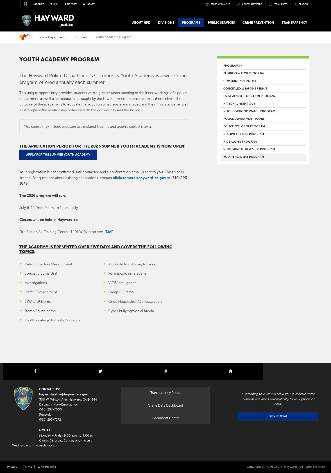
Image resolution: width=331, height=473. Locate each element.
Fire (55, 4)
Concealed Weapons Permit (245, 88)
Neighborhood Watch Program (249, 111)
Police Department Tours (244, 118)
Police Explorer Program (244, 126)
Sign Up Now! (278, 416)
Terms (27, 467)
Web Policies (47, 467)
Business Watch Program (243, 73)
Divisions (166, 22)
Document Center (165, 418)
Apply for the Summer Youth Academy (58, 154)
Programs (191, 22)
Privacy (12, 467)
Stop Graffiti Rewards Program (249, 149)
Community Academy (239, 81)
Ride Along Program (240, 141)
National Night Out (239, 103)
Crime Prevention (258, 22)
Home (24, 37)
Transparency (294, 22)
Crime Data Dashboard (165, 406)
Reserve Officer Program (243, 134)
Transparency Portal (165, 393)
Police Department (52, 37)
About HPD (141, 22)
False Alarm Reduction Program (249, 96)
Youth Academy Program (243, 156)
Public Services (221, 22)
